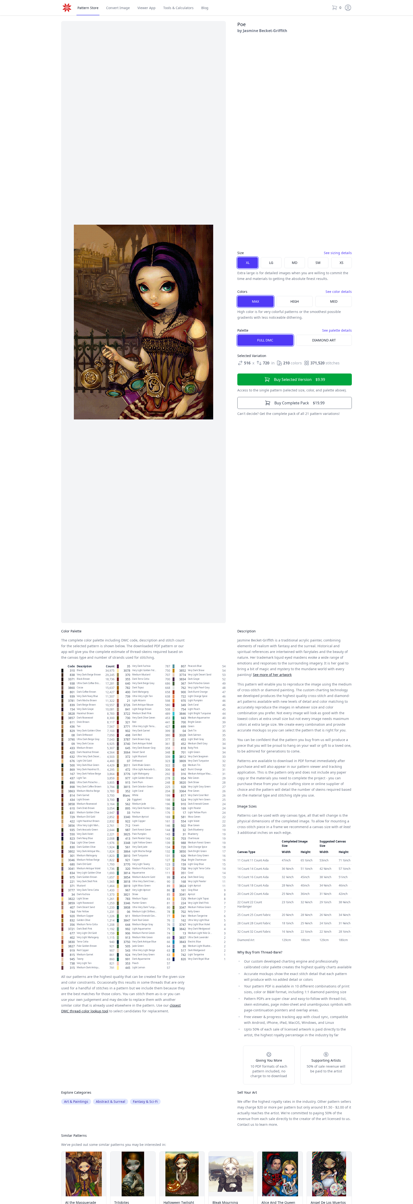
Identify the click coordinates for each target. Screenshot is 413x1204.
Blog (204, 8)
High (294, 301)
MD (294, 262)
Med (333, 301)
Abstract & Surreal (110, 1101)
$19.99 (299, 403)
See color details (339, 291)
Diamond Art (324, 340)
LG (271, 262)
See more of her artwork (272, 674)
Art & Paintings (76, 1101)
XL (248, 262)
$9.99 (299, 379)
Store (87, 8)
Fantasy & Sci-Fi (145, 1101)
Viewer (146, 8)
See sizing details (338, 253)
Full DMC (265, 340)
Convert (118, 8)
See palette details (337, 330)
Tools (178, 8)
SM (318, 262)
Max (255, 301)
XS (341, 262)
